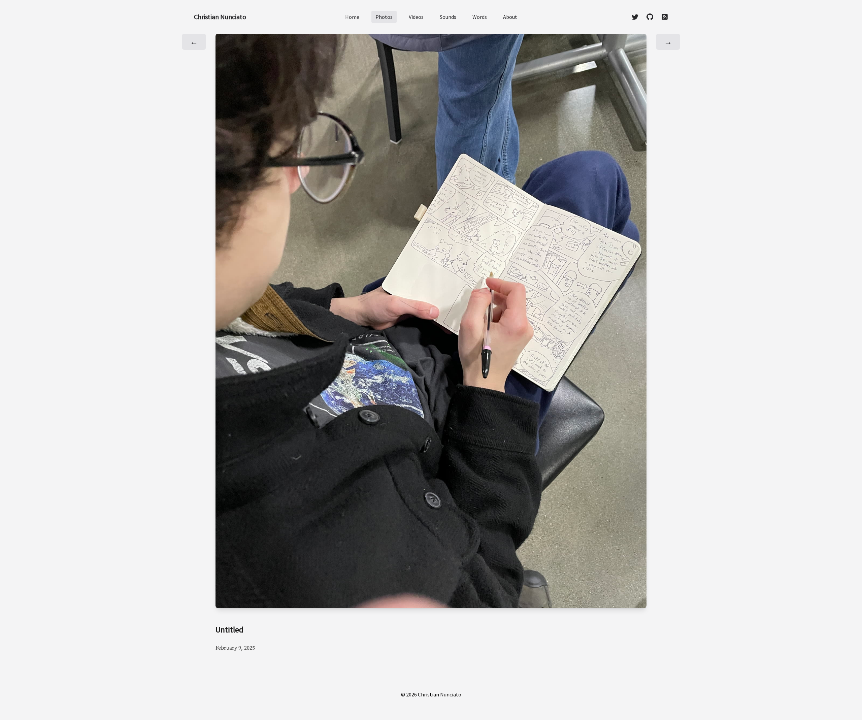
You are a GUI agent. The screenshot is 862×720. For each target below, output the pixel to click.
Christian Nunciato (220, 16)
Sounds (448, 16)
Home (352, 16)
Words (479, 16)
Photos (384, 16)
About (510, 16)
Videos (416, 16)
